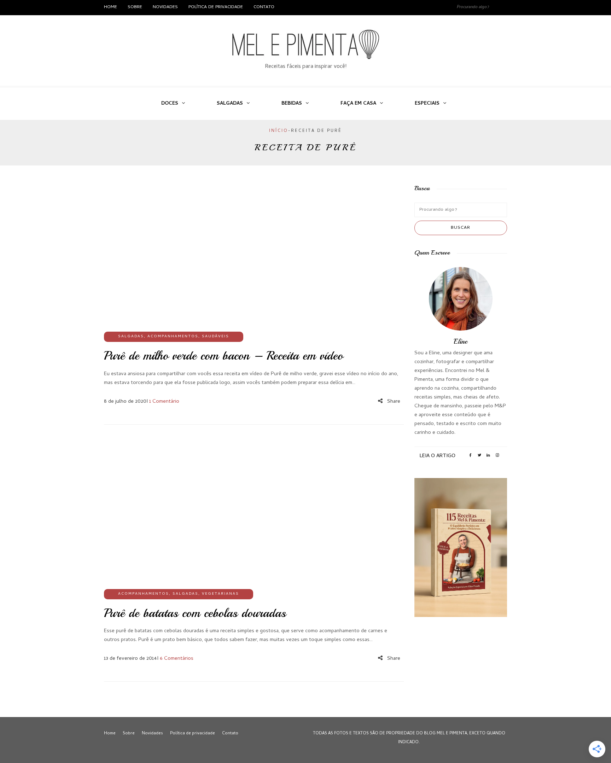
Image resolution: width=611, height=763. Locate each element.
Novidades (165, 7)
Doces (169, 104)
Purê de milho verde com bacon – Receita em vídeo (223, 355)
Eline (460, 341)
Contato (264, 7)
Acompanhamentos (172, 336)
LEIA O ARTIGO (437, 456)
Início (278, 131)
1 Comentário (164, 401)
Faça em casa (358, 104)
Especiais (427, 104)
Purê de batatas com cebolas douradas (195, 613)
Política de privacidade (215, 7)
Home (110, 7)
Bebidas (291, 104)
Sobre (135, 7)
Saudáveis (215, 336)
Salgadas (230, 104)
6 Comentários (176, 658)
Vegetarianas (220, 594)
